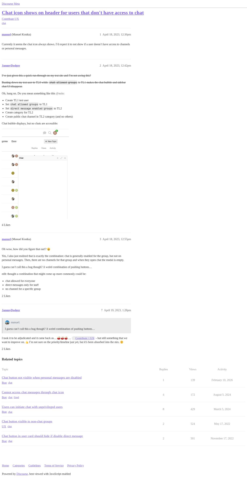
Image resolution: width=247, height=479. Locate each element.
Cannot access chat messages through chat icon (33, 392)
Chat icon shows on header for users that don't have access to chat (73, 12)
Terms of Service (54, 465)
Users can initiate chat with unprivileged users (32, 407)
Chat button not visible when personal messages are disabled (42, 377)
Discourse (22, 473)
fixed (16, 397)
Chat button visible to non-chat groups (27, 421)
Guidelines (34, 465)
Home (5, 465)
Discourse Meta (11, 3)
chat (4, 23)
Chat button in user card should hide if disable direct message (42, 436)
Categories (19, 465)
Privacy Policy (75, 465)
